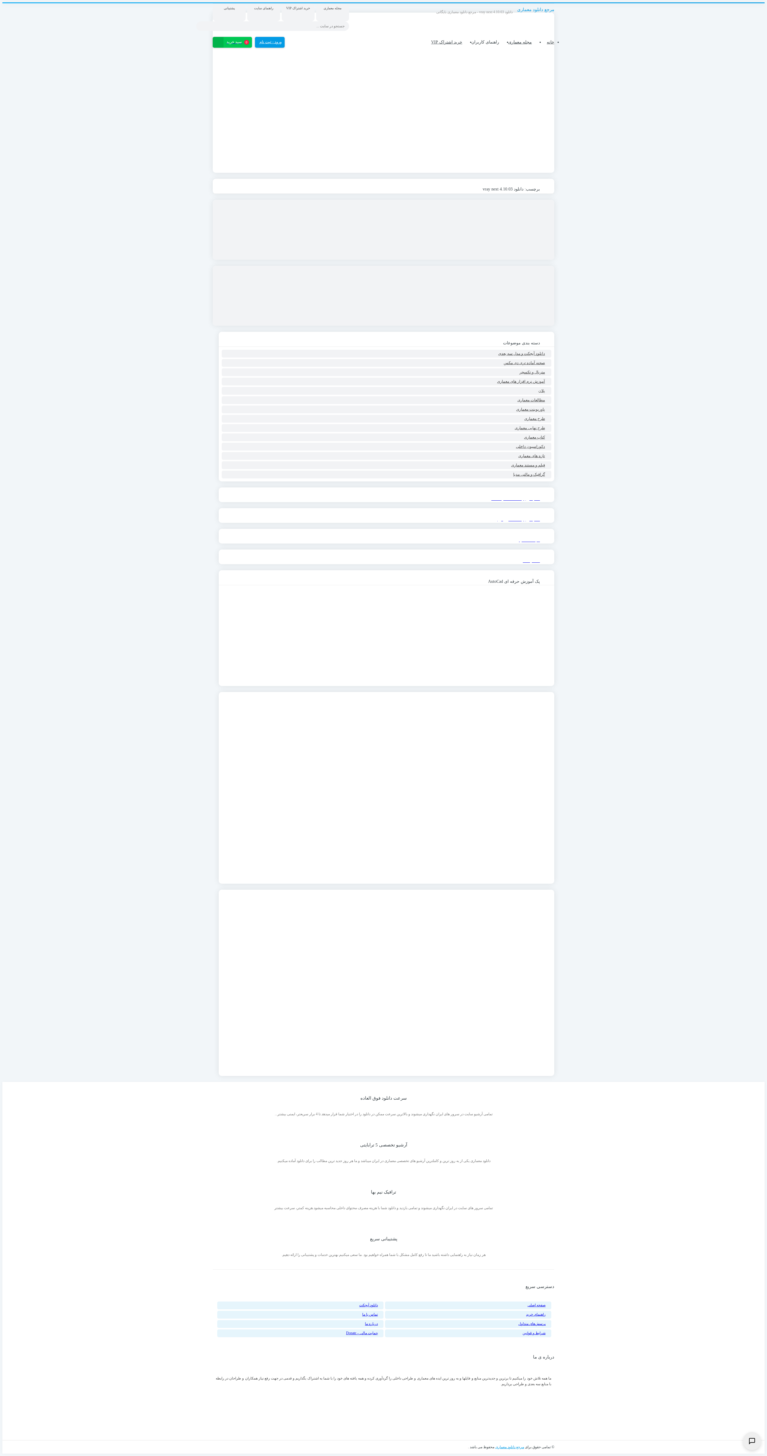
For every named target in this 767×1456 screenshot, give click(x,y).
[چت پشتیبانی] (752, 1441)
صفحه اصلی (537, 1305)
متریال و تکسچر (532, 372)
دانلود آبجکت (368, 1305)
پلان (541, 390)
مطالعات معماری (531, 400)
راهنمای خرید (536, 1314)
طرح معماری (534, 418)
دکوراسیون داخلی (530, 446)
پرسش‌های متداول (532, 1324)
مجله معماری (520, 42)
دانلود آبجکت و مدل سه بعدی (521, 353)
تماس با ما (370, 1314)
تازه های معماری (531, 456)
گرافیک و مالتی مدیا (529, 474)
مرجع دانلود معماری (509, 1447)
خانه (550, 42)
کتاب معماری (534, 437)
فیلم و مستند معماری (528, 465)
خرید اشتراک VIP (446, 42)
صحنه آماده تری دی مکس (524, 363)
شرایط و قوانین (534, 1333)
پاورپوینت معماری (530, 409)
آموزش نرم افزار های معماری (521, 381)
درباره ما (371, 1324)
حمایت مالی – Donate (362, 1333)
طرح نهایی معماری (530, 428)
